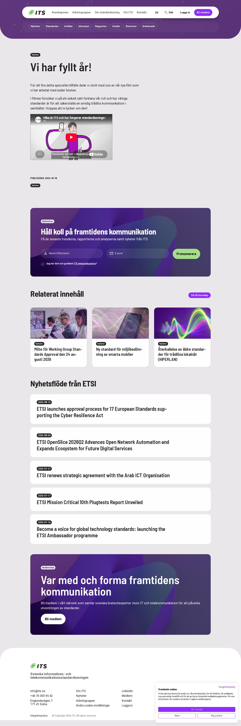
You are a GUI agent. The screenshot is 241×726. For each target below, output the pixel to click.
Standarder (52, 26)
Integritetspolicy (39, 715)
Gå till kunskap (199, 295)
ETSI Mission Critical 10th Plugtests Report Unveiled (90, 502)
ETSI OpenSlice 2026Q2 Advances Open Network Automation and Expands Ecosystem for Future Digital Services (103, 445)
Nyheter (35, 26)
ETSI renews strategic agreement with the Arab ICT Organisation (103, 475)
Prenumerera (186, 254)
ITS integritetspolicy (85, 263)
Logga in (185, 12)
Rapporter (101, 26)
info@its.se (37, 691)
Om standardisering (107, 12)
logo (38, 666)
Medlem (127, 695)
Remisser (131, 26)
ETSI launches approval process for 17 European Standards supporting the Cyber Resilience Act (102, 412)
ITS (37, 12)
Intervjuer (84, 26)
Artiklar (68, 26)
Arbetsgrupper (81, 12)
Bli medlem (203, 12)
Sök (171, 12)
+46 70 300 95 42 (41, 695)
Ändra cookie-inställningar (93, 705)
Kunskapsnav (60, 12)
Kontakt (142, 12)
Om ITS (128, 12)
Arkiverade (148, 26)
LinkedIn (127, 691)
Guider (116, 26)
